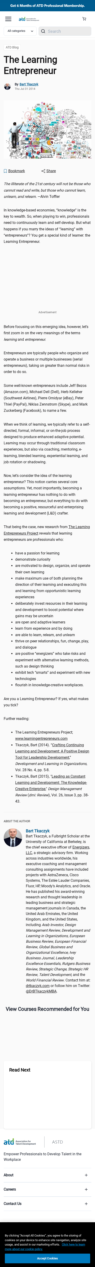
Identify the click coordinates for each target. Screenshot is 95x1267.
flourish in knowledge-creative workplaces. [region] (49, 685)
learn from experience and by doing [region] (43, 628)
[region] (47, 1244)
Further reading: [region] (16, 718)
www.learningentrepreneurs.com (41, 738)
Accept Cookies (47, 1258)
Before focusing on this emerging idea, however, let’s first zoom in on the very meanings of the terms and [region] (46, 333)
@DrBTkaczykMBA (41, 991)
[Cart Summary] (85, 19)
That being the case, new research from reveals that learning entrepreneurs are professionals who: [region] (47, 533)
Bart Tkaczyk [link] (29, 84)
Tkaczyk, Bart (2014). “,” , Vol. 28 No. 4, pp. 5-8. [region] (52, 757)
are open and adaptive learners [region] (40, 622)
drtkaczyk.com (38, 986)
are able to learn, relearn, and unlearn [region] (45, 635)
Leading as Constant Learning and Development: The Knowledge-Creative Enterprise (51, 782)
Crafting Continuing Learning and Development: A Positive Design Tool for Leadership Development (52, 751)
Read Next (19, 1070)
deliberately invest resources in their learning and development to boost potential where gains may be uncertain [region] (51, 609)
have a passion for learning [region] (37, 553)
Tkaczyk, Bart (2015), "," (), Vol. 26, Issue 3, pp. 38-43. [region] (52, 789)
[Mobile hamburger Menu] (8, 19)
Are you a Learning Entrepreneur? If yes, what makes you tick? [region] (46, 702)
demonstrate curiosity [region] (32, 559)
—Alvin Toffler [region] (47, 190)
